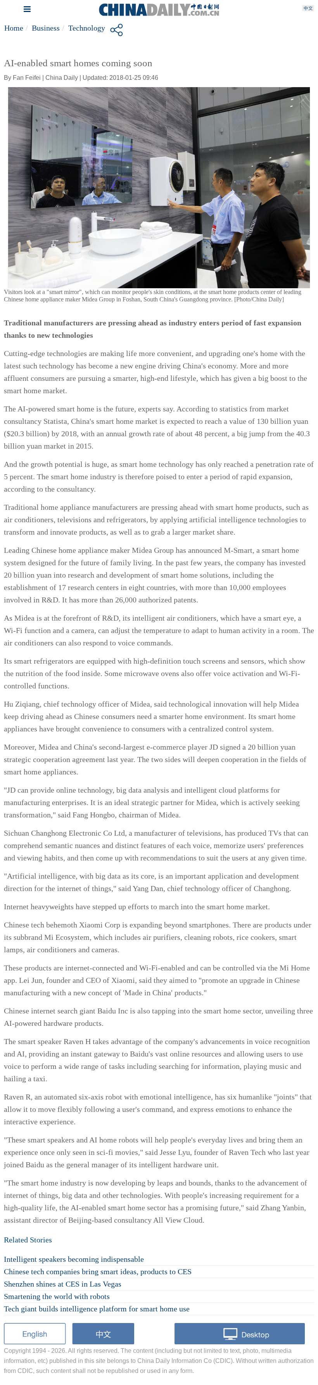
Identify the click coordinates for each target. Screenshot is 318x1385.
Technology (86, 28)
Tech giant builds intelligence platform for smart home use (97, 1308)
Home (13, 28)
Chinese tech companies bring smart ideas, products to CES (98, 1271)
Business (46, 28)
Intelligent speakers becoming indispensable (74, 1259)
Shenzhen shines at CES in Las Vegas (62, 1284)
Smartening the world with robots (57, 1296)
